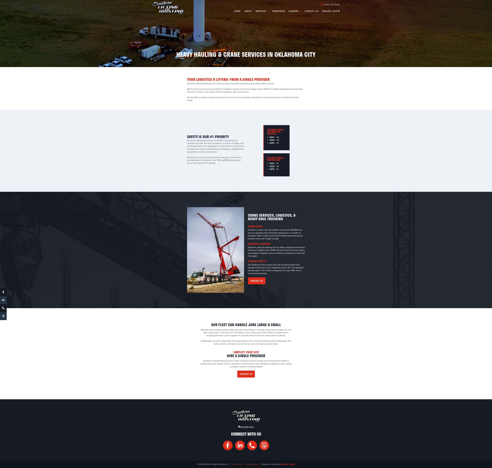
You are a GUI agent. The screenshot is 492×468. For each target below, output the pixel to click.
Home (237, 11)
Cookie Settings (252, 464)
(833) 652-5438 (331, 5)
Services (261, 11)
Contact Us (312, 11)
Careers (293, 11)
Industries (278, 11)
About (248, 11)
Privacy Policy (237, 464)
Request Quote (331, 11)
